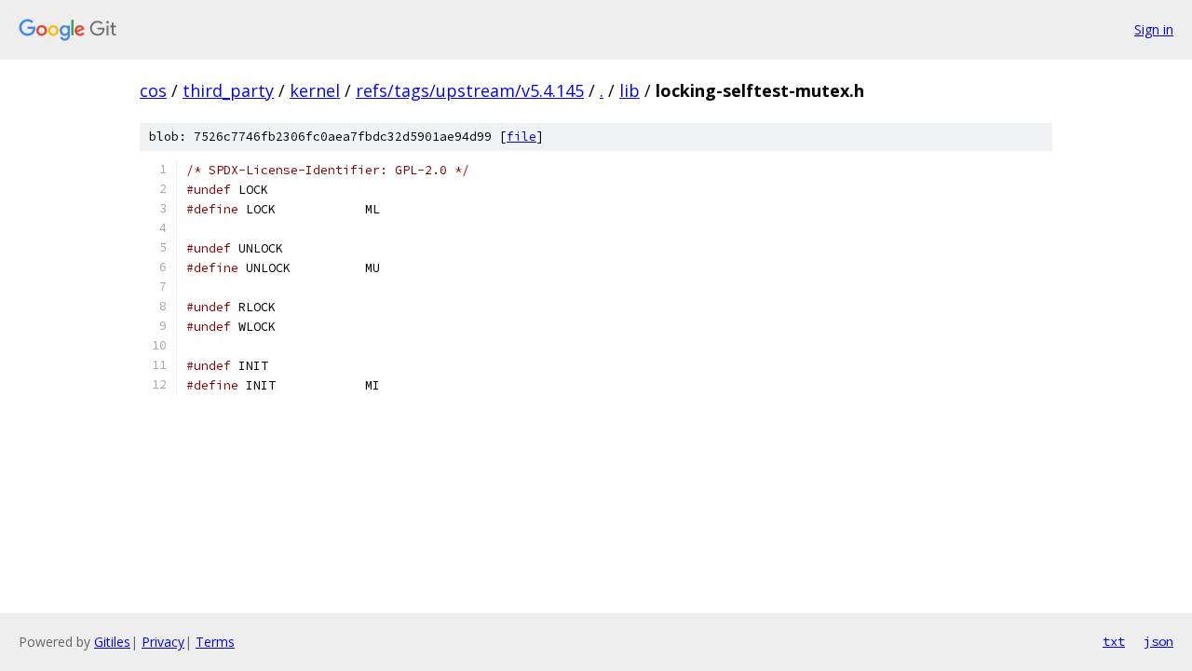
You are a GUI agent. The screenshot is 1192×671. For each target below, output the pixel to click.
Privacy (163, 641)
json (1158, 641)
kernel (315, 90)
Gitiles (112, 641)
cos (153, 90)
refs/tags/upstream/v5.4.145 (470, 90)
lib (629, 90)
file (521, 136)
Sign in (1153, 29)
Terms (215, 641)
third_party (228, 90)
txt (1114, 641)
